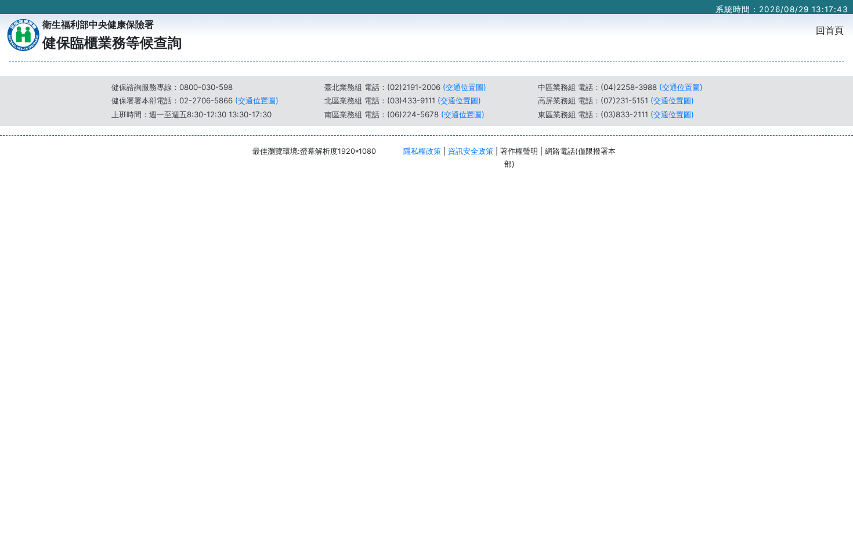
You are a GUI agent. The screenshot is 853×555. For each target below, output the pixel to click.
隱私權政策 (422, 151)
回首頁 (832, 30)
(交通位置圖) (257, 100)
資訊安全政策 (470, 151)
